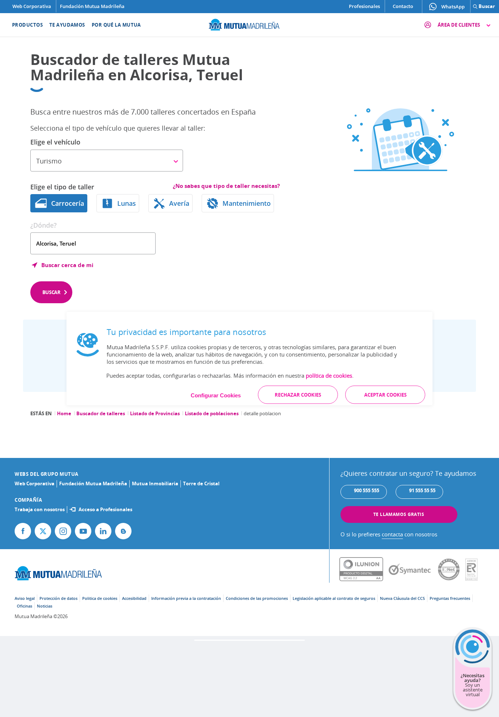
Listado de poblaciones (212, 413)
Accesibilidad (134, 598)
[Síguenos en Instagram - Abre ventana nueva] (63, 531)
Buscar (51, 292)
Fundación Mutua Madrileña (92, 6)
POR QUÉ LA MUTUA (116, 25)
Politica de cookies (99, 598)
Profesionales (364, 6)
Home (64, 413)
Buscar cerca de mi (67, 265)
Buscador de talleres (100, 413)
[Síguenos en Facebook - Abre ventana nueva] (23, 531)
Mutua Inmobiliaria (155, 483)
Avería (179, 203)
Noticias (44, 606)
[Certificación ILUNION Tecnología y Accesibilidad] (364, 569)
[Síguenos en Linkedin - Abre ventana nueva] (103, 531)
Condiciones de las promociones (257, 598)
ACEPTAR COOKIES (385, 395)
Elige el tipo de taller (62, 186)
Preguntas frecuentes (450, 598)
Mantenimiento (246, 203)
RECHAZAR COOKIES (298, 395)
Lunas (126, 203)
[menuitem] (23, 24)
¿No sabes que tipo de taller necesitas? (226, 185)
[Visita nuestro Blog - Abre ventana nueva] (123, 531)
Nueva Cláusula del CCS (402, 598)
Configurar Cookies (216, 395)
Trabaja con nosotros (40, 509)
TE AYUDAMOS (67, 25)
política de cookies (329, 375)
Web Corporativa (31, 6)
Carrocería (67, 203)
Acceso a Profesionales (105, 509)
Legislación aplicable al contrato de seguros (334, 598)
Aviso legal (25, 598)
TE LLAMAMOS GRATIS (398, 514)
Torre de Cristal (201, 483)
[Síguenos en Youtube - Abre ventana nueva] (83, 531)
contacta (392, 534)
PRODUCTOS (27, 25)
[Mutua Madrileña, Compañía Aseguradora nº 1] (249, 24)
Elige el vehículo (55, 142)
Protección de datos (58, 598)
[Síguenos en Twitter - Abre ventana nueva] (43, 531)
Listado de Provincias (155, 413)
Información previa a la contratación (186, 598)
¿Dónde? (43, 225)
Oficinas (24, 606)
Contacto (403, 6)
